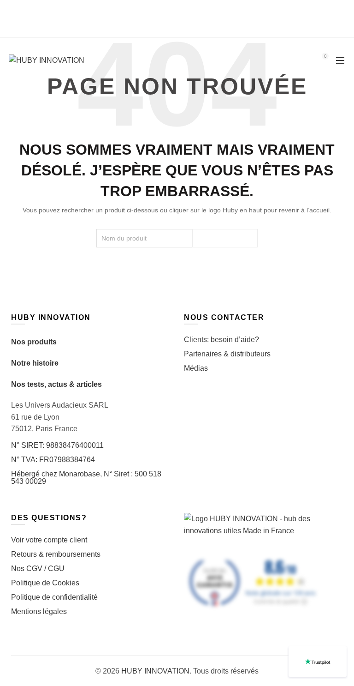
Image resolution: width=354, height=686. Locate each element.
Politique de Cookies (45, 583)
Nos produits (34, 342)
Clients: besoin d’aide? (221, 339)
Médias (196, 368)
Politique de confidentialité (54, 597)
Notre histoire (35, 363)
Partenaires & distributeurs (227, 354)
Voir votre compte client (49, 540)
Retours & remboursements (55, 554)
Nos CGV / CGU (38, 568)
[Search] (299, 60)
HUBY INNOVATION (155, 671)
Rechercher (225, 238)
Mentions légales (39, 611)
